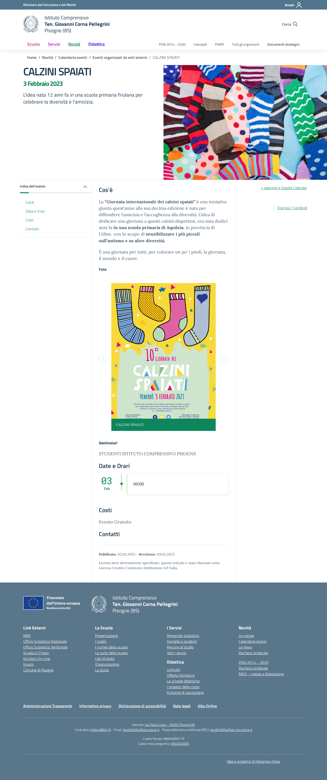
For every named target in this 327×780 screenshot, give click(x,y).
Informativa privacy (95, 706)
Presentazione (106, 635)
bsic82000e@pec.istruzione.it (231, 729)
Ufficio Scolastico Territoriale (45, 647)
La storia (102, 670)
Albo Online (207, 706)
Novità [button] (74, 44)
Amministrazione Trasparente (47, 706)
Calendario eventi (252, 641)
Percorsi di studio (180, 647)
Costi (30, 220)
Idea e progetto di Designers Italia (253, 761)
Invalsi (28, 664)
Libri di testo (104, 658)
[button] (56, 186)
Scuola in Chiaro (36, 653)
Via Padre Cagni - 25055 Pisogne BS (170, 724)
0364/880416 (100, 729)
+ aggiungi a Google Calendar (284, 188)
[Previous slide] (103, 358)
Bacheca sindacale (253, 653)
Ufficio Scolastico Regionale (45, 641)
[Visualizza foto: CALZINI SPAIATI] (163, 357)
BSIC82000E (180, 743)
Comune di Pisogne (38, 670)
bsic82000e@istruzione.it (141, 729)
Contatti (32, 229)
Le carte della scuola (111, 653)
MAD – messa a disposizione (261, 674)
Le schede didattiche (183, 681)
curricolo (173, 669)
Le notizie (246, 635)
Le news (245, 647)
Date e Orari (35, 211)
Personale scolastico (183, 635)
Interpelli (200, 44)
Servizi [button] (54, 44)
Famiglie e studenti (182, 641)
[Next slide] (224, 358)
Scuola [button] (33, 44)
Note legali (182, 706)
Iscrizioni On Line (36, 658)
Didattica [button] (96, 44)
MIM (26, 635)
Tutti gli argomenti (245, 44)
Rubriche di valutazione (185, 692)
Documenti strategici (283, 44)
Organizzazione (107, 664)
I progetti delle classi (183, 687)
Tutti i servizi (176, 653)
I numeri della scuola (111, 647)
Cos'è (30, 202)
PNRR (219, 44)
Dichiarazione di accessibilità (142, 706)
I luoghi (101, 641)
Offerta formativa (181, 675)
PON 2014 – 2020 (172, 44)
